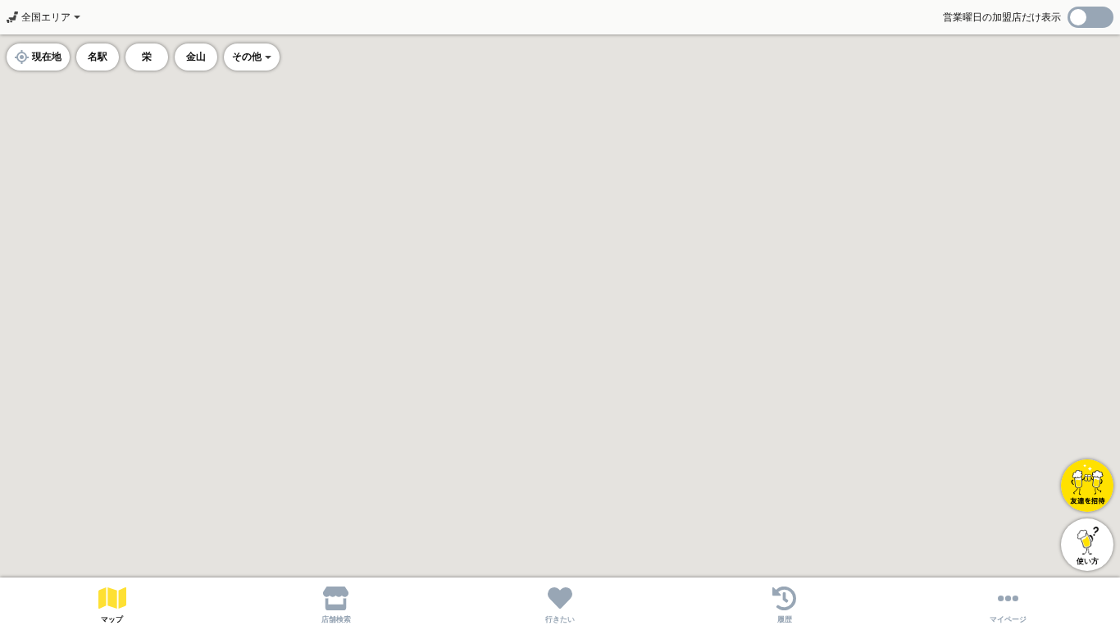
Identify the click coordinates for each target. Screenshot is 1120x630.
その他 (247, 56)
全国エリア (46, 17)
